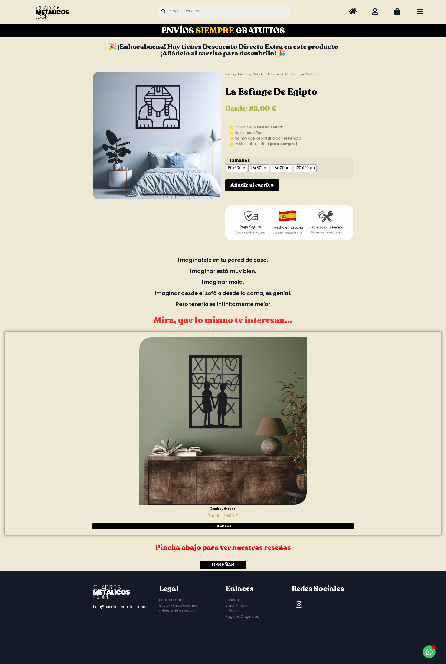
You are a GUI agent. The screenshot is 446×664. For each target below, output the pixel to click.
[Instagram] (299, 604)
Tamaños (239, 160)
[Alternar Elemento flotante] (429, 651)
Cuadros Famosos (268, 74)
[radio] (236, 168)
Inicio (229, 74)
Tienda (243, 74)
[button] (223, 526)
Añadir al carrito (252, 185)
